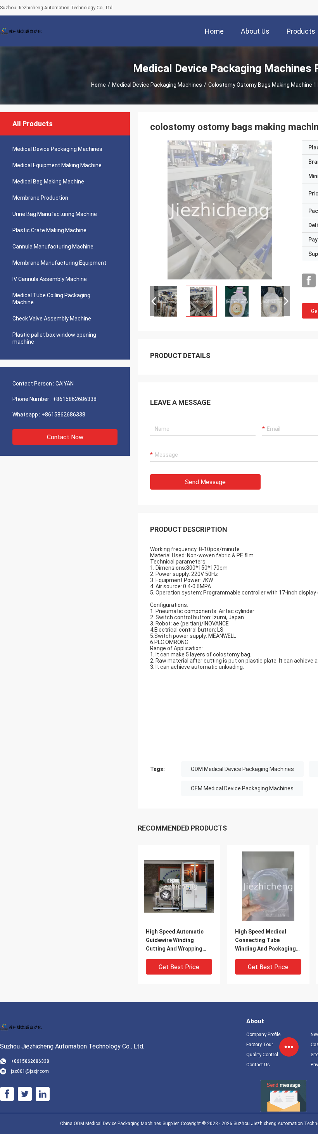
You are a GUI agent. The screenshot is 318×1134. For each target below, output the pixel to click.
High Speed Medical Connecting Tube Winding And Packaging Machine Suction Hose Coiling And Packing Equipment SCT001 (265, 940)
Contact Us (258, 1064)
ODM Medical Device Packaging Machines (242, 769)
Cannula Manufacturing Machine (52, 246)
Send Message (205, 482)
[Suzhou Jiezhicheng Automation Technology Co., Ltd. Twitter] (25, 1094)
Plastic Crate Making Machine (49, 230)
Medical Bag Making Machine (48, 181)
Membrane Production (40, 198)
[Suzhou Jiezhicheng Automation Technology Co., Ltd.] (25, 31)
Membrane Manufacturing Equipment (59, 263)
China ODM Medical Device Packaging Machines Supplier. (120, 1123)
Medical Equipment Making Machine (57, 165)
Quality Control (262, 1054)
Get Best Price (179, 967)
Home (98, 85)
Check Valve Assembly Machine (51, 318)
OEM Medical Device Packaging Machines (242, 788)
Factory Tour (259, 1044)
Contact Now (65, 437)
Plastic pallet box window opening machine (54, 338)
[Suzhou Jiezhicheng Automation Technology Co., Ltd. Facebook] (309, 281)
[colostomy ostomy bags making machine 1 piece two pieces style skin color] (220, 210)
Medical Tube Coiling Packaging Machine (51, 298)
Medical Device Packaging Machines (157, 85)
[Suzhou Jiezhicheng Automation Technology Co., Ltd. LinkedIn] (43, 1094)
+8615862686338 (75, 399)
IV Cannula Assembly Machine (49, 279)
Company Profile (263, 1034)
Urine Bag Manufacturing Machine (54, 214)
